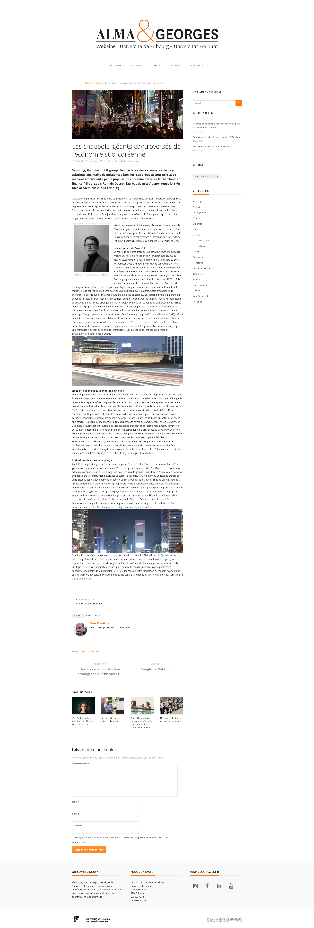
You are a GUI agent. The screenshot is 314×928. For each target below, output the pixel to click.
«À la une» (93, 161)
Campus (155, 65)
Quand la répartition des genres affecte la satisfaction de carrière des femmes (141, 723)
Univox (196, 290)
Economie (90, 651)
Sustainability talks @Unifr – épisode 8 (212, 146)
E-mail (76, 813)
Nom (75, 801)
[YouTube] (231, 886)
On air (196, 251)
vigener (98, 651)
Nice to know (199, 246)
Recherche (98, 83)
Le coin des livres (201, 240)
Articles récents (93, 615)
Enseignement (200, 212)
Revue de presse (201, 268)
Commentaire (80, 763)
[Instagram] (195, 886)
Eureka (196, 218)
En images (198, 201)
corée (83, 651)
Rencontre (198, 262)
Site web (77, 825)
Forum (196, 229)
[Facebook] (207, 886)
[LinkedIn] (219, 886)
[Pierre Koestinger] (80, 633)
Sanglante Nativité (155, 669)
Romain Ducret (86, 599)
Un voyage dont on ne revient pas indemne (171, 720)
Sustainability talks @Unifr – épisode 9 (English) (216, 137)
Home (88, 83)
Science (136, 65)
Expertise (197, 223)
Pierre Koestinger (100, 623)
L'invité (196, 234)
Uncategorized (200, 285)
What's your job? (201, 296)
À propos (78, 615)
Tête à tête (198, 273)
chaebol (77, 651)
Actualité (115, 65)
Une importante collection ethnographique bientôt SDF (100, 671)
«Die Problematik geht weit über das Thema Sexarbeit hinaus (83, 721)
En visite (197, 207)
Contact (176, 65)
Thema (196, 279)
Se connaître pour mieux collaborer (110, 720)
